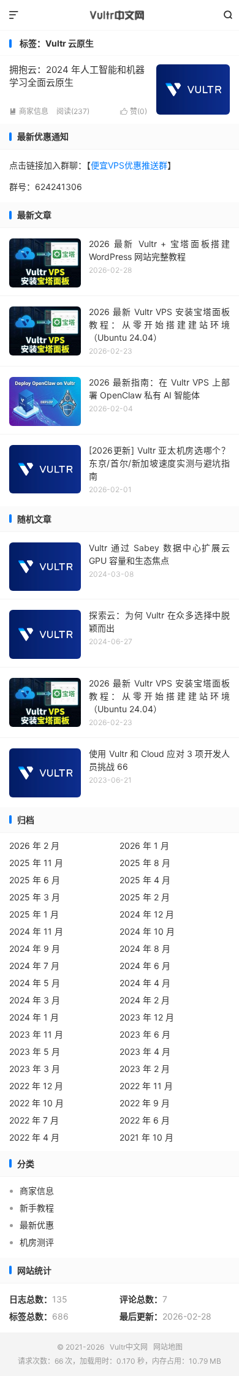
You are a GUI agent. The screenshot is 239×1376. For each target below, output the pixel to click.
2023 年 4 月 (145, 1051)
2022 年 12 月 (36, 1086)
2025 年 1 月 (34, 914)
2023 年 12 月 (147, 1017)
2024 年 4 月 (145, 983)
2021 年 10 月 (146, 1137)
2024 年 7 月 (34, 965)
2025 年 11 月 (36, 862)
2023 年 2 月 (145, 1068)
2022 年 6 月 (145, 1120)
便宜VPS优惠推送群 (129, 165)
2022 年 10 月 (36, 1103)
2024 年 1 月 (34, 1017)
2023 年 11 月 (36, 1034)
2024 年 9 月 (34, 948)
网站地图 (168, 1346)
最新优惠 (37, 1225)
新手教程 (37, 1208)
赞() (133, 111)
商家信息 (28, 111)
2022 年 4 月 (34, 1137)
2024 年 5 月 (34, 983)
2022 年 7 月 (34, 1120)
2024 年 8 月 (145, 948)
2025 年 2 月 (145, 897)
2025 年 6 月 (34, 880)
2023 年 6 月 (145, 1034)
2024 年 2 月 (145, 1000)
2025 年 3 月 (34, 897)
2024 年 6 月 (145, 965)
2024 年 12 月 (147, 914)
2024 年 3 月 (34, 1000)
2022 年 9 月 (145, 1103)
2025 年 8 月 (145, 862)
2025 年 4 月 (145, 880)
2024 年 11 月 (36, 931)
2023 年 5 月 (34, 1051)
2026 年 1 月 (144, 845)
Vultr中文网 (119, 15)
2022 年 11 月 (146, 1086)
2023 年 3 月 (34, 1068)
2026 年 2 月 (34, 845)
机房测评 (37, 1242)
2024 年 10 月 (147, 931)
